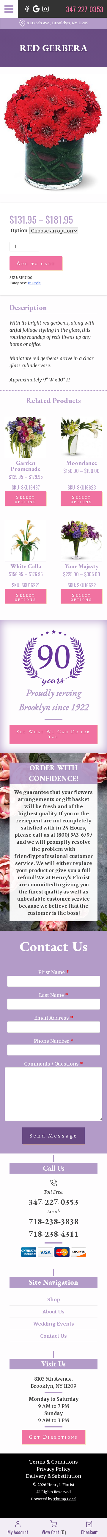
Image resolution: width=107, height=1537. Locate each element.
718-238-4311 (53, 1233)
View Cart (50, 1532)
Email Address (53, 1018)
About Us (53, 1312)
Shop (53, 1299)
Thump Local (64, 1499)
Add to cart (36, 263)
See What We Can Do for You (53, 734)
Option (19, 230)
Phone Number (53, 1041)
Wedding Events (53, 1324)
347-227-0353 (53, 1201)
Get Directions (53, 1437)
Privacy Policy (53, 1469)
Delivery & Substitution (53, 1476)
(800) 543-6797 (74, 835)
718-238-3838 (53, 1221)
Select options (25, 499)
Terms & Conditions (53, 1462)
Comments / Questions (53, 1064)
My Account (17, 1532)
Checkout (89, 1532)
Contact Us (53, 1336)
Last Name (53, 995)
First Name (53, 972)
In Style (34, 283)
